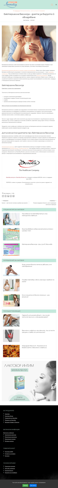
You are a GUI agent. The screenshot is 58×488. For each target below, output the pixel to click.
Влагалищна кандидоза (11, 437)
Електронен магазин (10, 466)
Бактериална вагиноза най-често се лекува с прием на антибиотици (19, 70)
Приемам (25, 485)
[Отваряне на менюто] (56, 4)
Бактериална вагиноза (10, 434)
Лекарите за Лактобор (10, 420)
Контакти (7, 455)
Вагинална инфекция (8, 432)
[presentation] (11, 219)
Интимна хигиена (9, 441)
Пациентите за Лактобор (11, 418)
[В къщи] (13, 10)
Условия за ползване (10, 453)
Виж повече (33, 485)
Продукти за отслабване (11, 472)
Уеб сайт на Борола (10, 468)
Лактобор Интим (9, 416)
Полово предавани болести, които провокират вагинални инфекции (44, 202)
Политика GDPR (9, 451)
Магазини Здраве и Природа (12, 422)
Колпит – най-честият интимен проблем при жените (15, 201)
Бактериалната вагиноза (8, 146)
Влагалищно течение (10, 439)
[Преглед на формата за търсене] (52, 5)
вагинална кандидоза (42, 75)
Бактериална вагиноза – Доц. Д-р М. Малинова (37, 244)
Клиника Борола (9, 470)
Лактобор (7, 414)
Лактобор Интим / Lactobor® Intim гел (19, 148)
